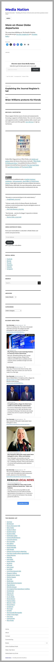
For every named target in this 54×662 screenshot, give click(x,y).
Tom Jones (10, 616)
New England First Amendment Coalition (18, 589)
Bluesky (9, 261)
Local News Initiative (13, 167)
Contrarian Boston (12, 539)
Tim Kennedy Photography (14, 612)
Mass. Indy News (10, 650)
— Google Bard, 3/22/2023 (12, 199)
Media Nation (17, 9)
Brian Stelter (10, 527)
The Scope (10, 608)
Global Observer (11, 555)
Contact (7, 636)
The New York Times (33, 165)
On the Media (10, 597)
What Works (10, 620)
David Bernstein (11, 545)
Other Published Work (11, 646)
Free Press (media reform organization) (18, 553)
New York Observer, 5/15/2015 (15, 209)
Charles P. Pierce (11, 529)
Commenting (9, 639)
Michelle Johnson (12, 587)
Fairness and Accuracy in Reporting (16, 551)
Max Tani (9, 579)
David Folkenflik (11, 547)
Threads (9, 263)
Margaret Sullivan (12, 573)
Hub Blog (9, 557)
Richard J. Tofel (11, 602)
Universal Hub (11, 618)
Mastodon (10, 265)
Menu (8, 18)
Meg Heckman (11, 585)
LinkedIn (9, 267)
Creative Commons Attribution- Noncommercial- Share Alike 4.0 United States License (22, 181)
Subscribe (35, 69)
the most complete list (22, 34)
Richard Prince (11, 604)
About (7, 632)
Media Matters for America (14, 583)
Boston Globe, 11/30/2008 (14, 217)
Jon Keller (9, 569)
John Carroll (10, 567)
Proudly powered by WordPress (20, 657)
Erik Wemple (10, 549)
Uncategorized (17, 76)
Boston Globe (25, 76)
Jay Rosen (9, 563)
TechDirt (9, 610)
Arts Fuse (9, 522)
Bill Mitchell (10, 524)
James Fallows (11, 561)
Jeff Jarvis (9, 565)
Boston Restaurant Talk (13, 525)
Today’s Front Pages (12, 614)
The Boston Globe (27, 167)
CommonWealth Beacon (13, 537)
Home (7, 629)
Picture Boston (11, 598)
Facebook (9, 259)
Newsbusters (10, 591)
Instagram (10, 269)
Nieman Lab (10, 593)
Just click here (30, 122)
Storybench (10, 606)
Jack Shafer (10, 559)
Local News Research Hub (14, 571)
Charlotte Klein (11, 533)
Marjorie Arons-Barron (13, 575)
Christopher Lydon (12, 535)
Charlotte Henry (11, 531)
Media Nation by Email (11, 653)
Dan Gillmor (10, 543)
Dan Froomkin (11, 541)
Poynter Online (11, 600)
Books (7, 643)
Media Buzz (10, 581)
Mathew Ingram (11, 577)
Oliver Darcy (10, 595)
